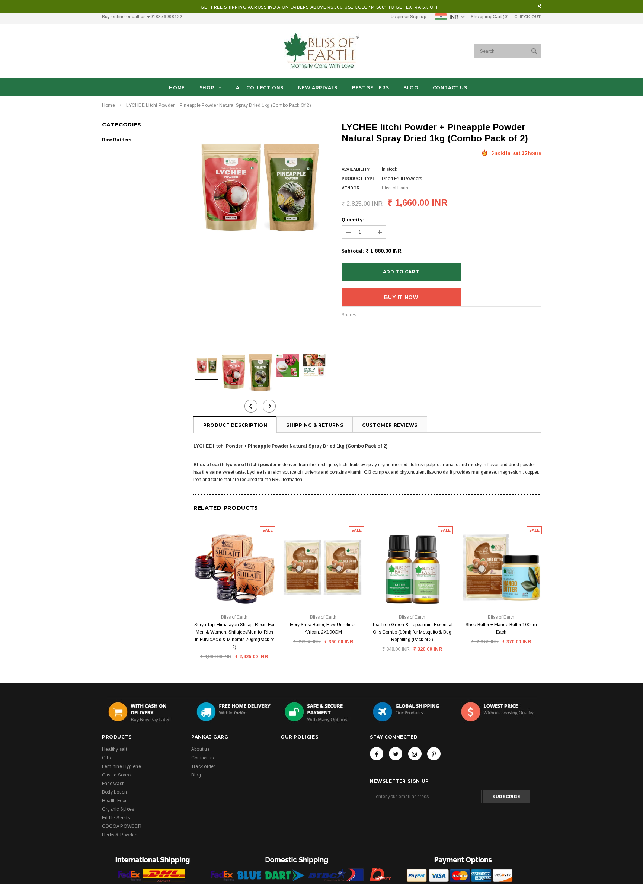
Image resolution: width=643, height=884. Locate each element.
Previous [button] (250, 406)
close (539, 6)
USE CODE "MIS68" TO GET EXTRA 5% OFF (392, 7)
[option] (260, 188)
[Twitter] (395, 753)
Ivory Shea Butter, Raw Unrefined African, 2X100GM (323, 628)
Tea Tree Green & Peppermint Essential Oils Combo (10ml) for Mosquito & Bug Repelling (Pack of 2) (412, 632)
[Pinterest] (434, 753)
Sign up (418, 16)
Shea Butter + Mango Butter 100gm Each (501, 628)
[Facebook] (376, 753)
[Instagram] (415, 753)
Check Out (527, 17)
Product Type (358, 178)
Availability (356, 169)
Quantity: (353, 219)
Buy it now (401, 297)
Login (397, 16)
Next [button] (269, 406)
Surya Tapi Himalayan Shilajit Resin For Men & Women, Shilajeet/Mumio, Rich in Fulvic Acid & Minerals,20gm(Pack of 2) (234, 636)
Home (108, 105)
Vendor (350, 188)
